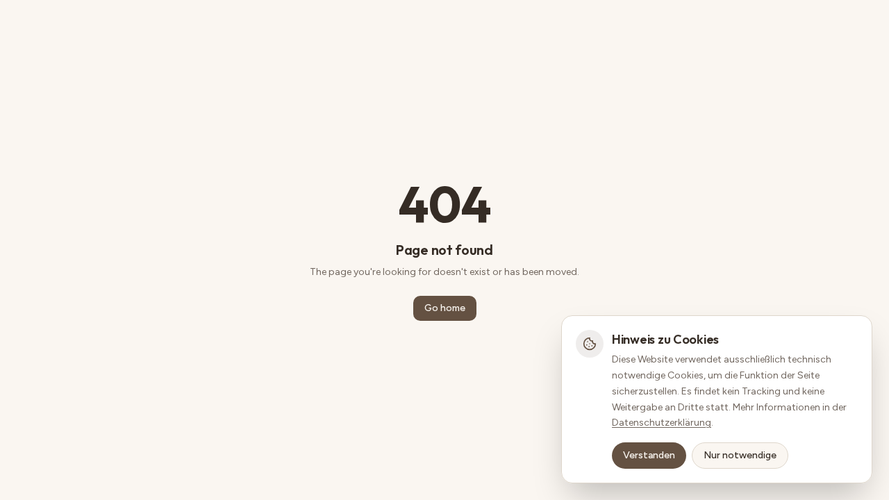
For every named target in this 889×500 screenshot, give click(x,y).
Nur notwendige (740, 455)
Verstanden (649, 455)
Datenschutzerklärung (661, 422)
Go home (444, 308)
